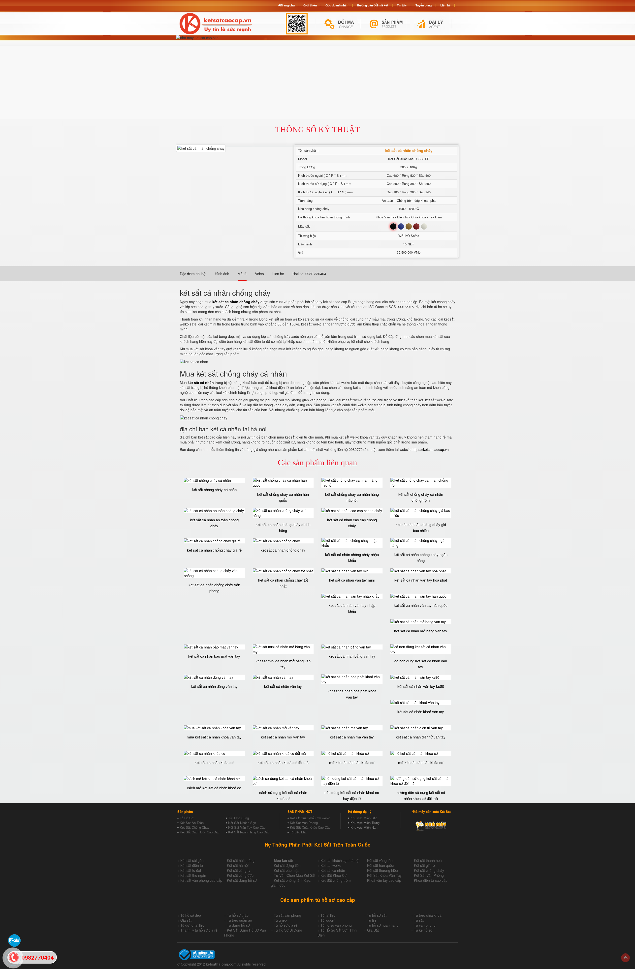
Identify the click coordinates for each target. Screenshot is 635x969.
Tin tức (402, 5)
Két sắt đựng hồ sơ (242, 880)
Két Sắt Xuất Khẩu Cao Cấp (310, 827)
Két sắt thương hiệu (382, 870)
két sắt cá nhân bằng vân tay (352, 656)
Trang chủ (288, 5)
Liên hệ (445, 5)
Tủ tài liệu (328, 915)
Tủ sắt (419, 920)
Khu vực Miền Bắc (363, 818)
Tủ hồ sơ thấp (238, 915)
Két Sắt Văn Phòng (304, 822)
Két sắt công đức (240, 875)
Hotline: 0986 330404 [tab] (309, 273)
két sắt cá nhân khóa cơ (214, 762)
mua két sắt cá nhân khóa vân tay (214, 736)
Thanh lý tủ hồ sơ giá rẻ (199, 930)
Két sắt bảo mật (286, 870)
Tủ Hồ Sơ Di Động (288, 930)
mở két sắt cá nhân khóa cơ (352, 762)
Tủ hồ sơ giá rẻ (285, 925)
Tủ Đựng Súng (238, 818)
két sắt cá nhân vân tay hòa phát (420, 580)
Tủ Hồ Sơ (186, 818)
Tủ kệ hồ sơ (423, 930)
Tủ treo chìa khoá (428, 915)
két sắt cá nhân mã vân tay (352, 736)
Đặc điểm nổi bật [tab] (193, 273)
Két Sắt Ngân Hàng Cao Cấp (248, 832)
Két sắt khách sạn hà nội (339, 860)
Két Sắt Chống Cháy (194, 827)
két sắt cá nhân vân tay (283, 686)
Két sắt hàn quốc (380, 865)
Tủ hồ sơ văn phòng (336, 925)
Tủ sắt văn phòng (287, 915)
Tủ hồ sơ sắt (376, 915)
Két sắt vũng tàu (380, 860)
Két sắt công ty (238, 870)
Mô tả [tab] (242, 273)
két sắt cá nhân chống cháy (283, 550)
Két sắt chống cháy (429, 870)
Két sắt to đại (190, 870)
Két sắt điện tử (191, 865)
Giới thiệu (310, 5)
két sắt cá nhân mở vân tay (283, 736)
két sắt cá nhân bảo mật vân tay (214, 656)
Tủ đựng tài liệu (192, 925)
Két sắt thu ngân (193, 875)
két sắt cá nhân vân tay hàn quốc (420, 605)
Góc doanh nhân (336, 5)
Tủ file (372, 920)
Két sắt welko (330, 865)
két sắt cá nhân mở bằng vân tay (420, 630)
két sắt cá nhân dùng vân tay (214, 686)
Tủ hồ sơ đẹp (190, 915)
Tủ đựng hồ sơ (238, 925)
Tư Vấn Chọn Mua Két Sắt (294, 875)
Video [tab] (259, 273)
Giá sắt (185, 920)
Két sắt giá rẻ (424, 865)
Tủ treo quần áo (239, 920)
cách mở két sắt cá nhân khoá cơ (214, 787)
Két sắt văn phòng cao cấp (201, 880)
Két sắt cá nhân (332, 870)
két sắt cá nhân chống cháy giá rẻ (214, 550)
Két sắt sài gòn (192, 860)
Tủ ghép (280, 920)
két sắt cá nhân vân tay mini (352, 580)
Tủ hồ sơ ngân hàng (383, 925)
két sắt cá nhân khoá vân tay (420, 711)
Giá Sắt (373, 930)
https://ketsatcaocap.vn (431, 449)
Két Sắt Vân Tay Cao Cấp (246, 827)
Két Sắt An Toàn (192, 822)
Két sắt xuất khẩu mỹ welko (310, 818)
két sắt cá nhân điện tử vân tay (420, 736)
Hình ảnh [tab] (222, 273)
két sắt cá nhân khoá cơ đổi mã (283, 762)
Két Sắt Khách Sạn (242, 822)
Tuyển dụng (423, 5)
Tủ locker (327, 920)
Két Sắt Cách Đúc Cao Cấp (199, 832)
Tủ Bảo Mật (298, 832)
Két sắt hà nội (238, 865)
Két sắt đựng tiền (287, 865)
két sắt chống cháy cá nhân (214, 489)
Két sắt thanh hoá (428, 860)
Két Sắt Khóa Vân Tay (384, 875)
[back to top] (625, 957)
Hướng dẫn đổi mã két (372, 5)
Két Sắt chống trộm (335, 880)
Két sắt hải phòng (240, 860)
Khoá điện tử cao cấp (430, 880)
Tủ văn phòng (425, 925)
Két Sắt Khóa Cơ (333, 875)
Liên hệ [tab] (278, 273)
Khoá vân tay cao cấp (384, 880)
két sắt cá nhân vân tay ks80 (420, 686)
